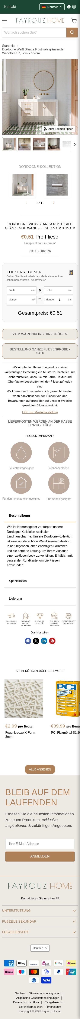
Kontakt (10, 7)
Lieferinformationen (30, 1006)
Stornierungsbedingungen (44, 993)
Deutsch (38, 948)
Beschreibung (19, 515)
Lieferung (15, 598)
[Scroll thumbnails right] (74, 144)
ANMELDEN (40, 856)
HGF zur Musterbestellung (40, 412)
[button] (53, 202)
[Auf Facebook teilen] (28, 641)
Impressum (54, 1006)
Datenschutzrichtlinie (26, 1002)
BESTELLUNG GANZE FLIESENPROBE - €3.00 (40, 351)
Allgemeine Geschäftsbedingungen (37, 997)
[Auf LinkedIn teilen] (44, 641)
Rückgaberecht (53, 1002)
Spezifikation (18, 581)
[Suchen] (72, 32)
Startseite (8, 45)
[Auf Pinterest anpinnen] (52, 641)
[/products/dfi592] (23, 698)
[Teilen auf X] (36, 641)
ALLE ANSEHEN (40, 769)
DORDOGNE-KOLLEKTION (40, 167)
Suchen (20, 993)
